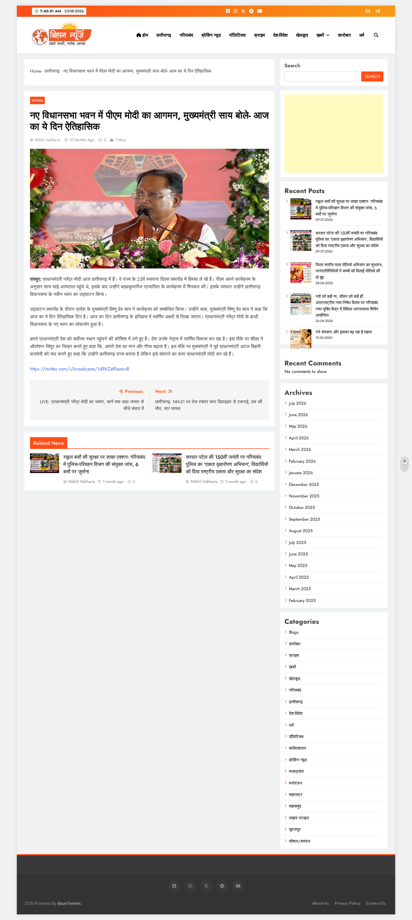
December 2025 (304, 484)
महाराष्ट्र (295, 795)
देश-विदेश (280, 35)
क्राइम (259, 35)
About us (320, 903)
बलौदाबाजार (297, 748)
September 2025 (304, 519)
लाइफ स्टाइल (299, 818)
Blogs (293, 632)
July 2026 (297, 403)
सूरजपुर (295, 829)
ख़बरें (320, 35)
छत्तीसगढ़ (163, 35)
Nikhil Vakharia (47, 140)
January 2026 (301, 473)
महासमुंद (295, 806)
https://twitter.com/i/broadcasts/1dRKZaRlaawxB (79, 368)
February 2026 (302, 461)
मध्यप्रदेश (296, 771)
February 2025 (302, 600)
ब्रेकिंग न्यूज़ (211, 35)
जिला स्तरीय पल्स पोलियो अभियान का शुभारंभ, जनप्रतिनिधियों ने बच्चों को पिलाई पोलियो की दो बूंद (349, 271)
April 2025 (299, 577)
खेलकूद (302, 35)
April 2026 (299, 438)
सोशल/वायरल (299, 841)
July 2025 (297, 542)
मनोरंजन (295, 783)
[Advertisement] (333, 133)
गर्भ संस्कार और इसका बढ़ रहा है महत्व (344, 332)
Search (292, 65)
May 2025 (298, 565)
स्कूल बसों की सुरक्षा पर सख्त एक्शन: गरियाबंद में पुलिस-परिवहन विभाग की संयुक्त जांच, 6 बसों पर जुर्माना (104, 464)
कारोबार (344, 35)
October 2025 (302, 507)
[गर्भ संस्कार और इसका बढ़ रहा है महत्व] (300, 349)
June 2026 (298, 415)
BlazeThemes (69, 903)
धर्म (361, 35)
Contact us (375, 903)
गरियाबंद (186, 35)
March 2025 (300, 589)
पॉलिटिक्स (237, 35)
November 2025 (304, 496)
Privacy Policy (347, 903)
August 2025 (301, 531)
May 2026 (298, 426)
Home (35, 71)
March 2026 (300, 449)
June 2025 (298, 554)
